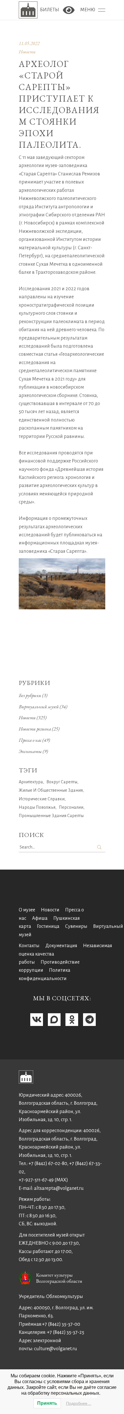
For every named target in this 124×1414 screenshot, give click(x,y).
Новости (27, 51)
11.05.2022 (29, 43)
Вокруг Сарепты (61, 782)
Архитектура (31, 782)
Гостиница (48, 926)
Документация (61, 945)
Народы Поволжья (37, 807)
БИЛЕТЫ (50, 10)
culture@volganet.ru (55, 1348)
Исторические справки (42, 799)
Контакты (29, 945)
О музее (27, 910)
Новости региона (35, 729)
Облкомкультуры (64, 1296)
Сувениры (76, 926)
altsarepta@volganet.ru (59, 1188)
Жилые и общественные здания (51, 790)
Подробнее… (78, 1403)
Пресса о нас (30, 740)
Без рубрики (30, 695)
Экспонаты (30, 751)
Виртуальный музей (39, 706)
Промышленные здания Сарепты (51, 815)
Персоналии (71, 807)
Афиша (40, 918)
